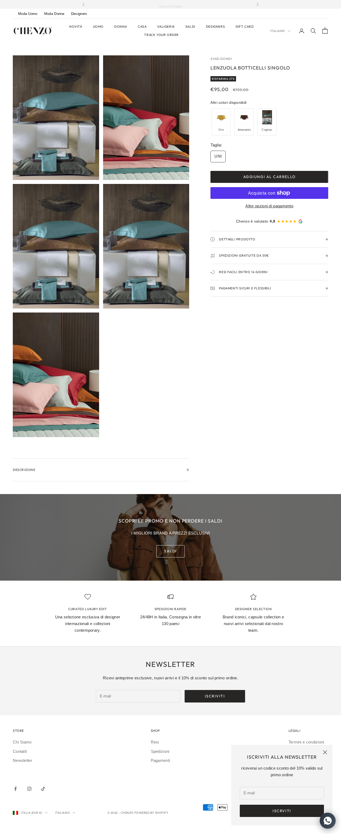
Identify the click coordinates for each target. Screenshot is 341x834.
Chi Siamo (22, 742)
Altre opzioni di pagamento (269, 206)
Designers (79, 14)
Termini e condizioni (306, 742)
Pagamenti (160, 760)
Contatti (20, 751)
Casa (142, 26)
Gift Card (245, 26)
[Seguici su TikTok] (43, 788)
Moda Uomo (28, 14)
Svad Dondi (221, 59)
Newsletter (22, 760)
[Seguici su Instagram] (29, 788)
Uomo (98, 26)
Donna (120, 26)
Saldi (190, 26)
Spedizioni (160, 751)
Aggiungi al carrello (269, 176)
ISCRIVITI (215, 696)
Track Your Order (161, 35)
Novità (75, 26)
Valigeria (165, 26)
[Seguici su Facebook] (15, 788)
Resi (155, 742)
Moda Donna (54, 14)
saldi (170, 551)
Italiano (277, 31)
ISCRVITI (282, 810)
